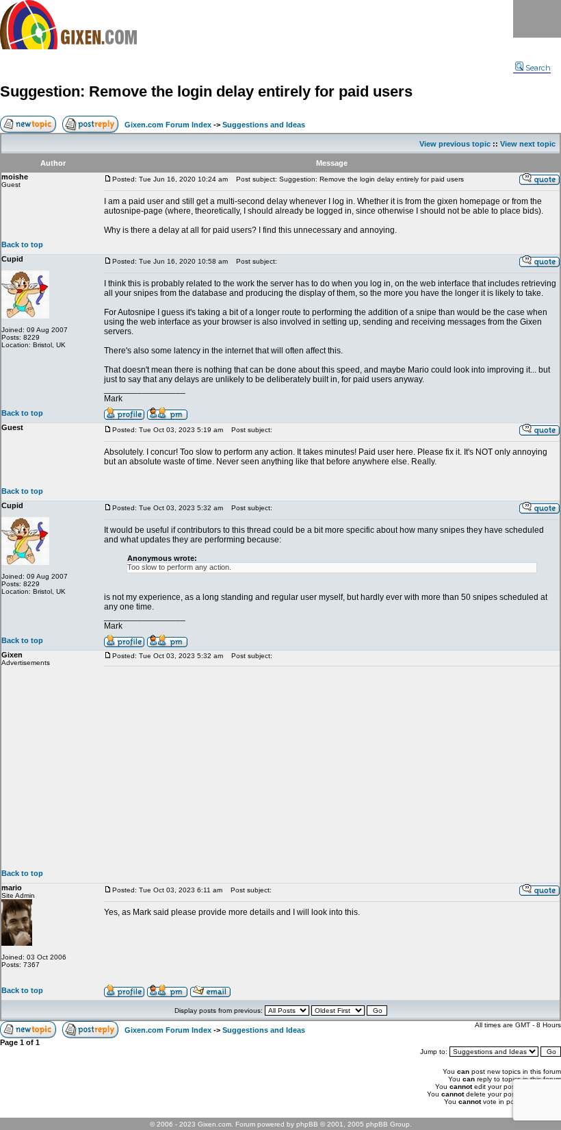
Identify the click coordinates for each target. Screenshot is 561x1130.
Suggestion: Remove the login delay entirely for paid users (206, 91)
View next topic (528, 144)
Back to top (22, 244)
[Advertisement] (332, 768)
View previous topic (455, 144)
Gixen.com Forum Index (168, 125)
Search (538, 68)
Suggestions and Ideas (263, 125)
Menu (537, 19)
